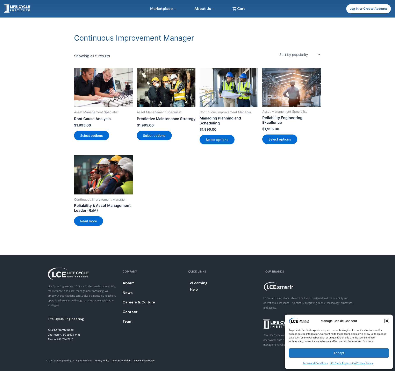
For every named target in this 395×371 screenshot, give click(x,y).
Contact (130, 311)
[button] (387, 321)
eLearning (198, 283)
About (128, 283)
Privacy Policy (101, 360)
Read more (88, 221)
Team (127, 321)
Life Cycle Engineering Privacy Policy (351, 363)
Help (194, 289)
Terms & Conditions (122, 360)
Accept (338, 353)
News (128, 292)
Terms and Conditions (315, 363)
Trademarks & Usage (144, 360)
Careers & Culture (139, 302)
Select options (91, 135)
